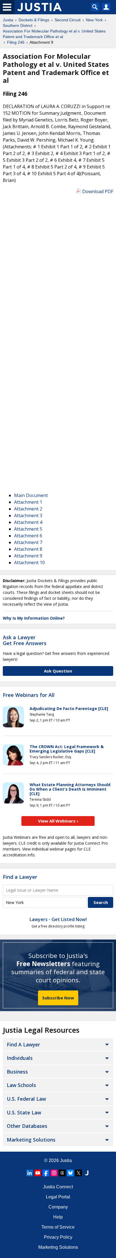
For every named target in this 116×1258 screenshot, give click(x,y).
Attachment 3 (28, 515)
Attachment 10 (29, 562)
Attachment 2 (28, 509)
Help (58, 1217)
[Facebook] (46, 1173)
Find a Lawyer (20, 876)
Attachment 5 (28, 529)
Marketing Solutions (31, 1139)
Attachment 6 (28, 536)
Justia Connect (58, 1186)
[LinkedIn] (29, 1173)
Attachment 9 (28, 556)
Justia (66, 1160)
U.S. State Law (24, 1112)
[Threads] (62, 1173)
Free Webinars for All (29, 695)
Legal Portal (58, 1196)
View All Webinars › (58, 821)
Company (58, 1207)
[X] (78, 1173)
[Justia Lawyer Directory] (86, 1173)
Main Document (31, 495)
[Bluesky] (70, 1173)
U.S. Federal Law (26, 1098)
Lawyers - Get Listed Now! (58, 919)
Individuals (20, 1058)
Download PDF (97, 191)
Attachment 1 (28, 502)
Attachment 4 (28, 522)
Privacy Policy (58, 1237)
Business (17, 1071)
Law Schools (21, 1085)
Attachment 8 (28, 549)
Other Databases (27, 1126)
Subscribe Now (58, 998)
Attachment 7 (28, 542)
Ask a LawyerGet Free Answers (24, 640)
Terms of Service (58, 1227)
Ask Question (58, 671)
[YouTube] (37, 1173)
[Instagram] (54, 1173)
